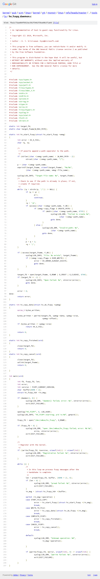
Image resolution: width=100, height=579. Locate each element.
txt (89, 575)
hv (5, 16)
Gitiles (15, 575)
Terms (30, 575)
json (95, 575)
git (43, 12)
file (56, 23)
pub (14, 12)
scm (21, 12)
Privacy (23, 575)
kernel (6, 12)
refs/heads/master (76, 12)
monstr (52, 12)
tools (94, 12)
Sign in (94, 4)
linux (28, 12)
